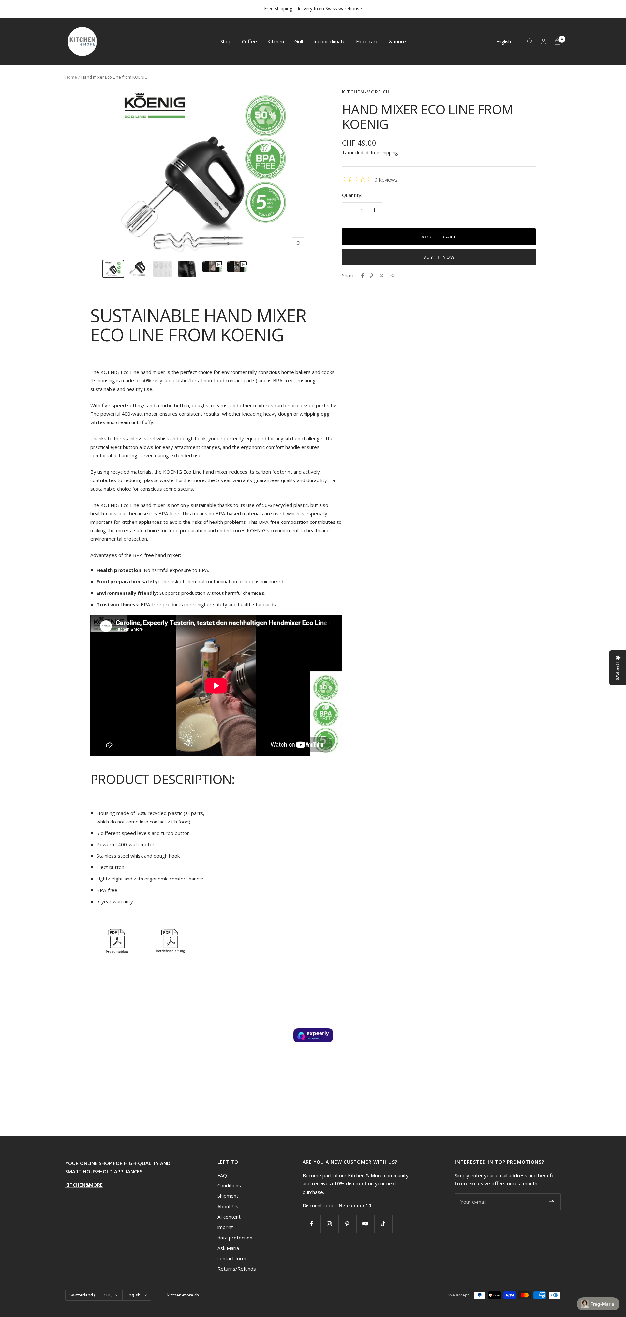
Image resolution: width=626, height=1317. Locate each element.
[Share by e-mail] (392, 276)
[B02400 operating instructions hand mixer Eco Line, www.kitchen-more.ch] (170, 930)
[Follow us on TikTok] (383, 1224)
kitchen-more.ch (366, 92)
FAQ (222, 1175)
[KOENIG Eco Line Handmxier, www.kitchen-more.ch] (116, 929)
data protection (234, 1237)
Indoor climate (329, 41)
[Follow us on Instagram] (329, 1224)
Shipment (227, 1196)
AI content (229, 1216)
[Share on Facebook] (362, 275)
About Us (227, 1206)
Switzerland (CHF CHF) (90, 1295)
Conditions (229, 1185)
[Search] (530, 41)
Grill (298, 41)
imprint (225, 1227)
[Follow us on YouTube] (365, 1224)
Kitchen (275, 41)
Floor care (367, 41)
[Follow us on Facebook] (311, 1224)
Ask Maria (228, 1248)
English (503, 41)
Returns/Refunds (236, 1269)
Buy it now (439, 257)
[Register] (551, 1201)
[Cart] (557, 41)
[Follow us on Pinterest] (347, 1224)
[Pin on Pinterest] (371, 275)
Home (71, 77)
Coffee (249, 41)
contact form (231, 1258)
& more (397, 41)
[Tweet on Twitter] (381, 275)
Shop (225, 41)
